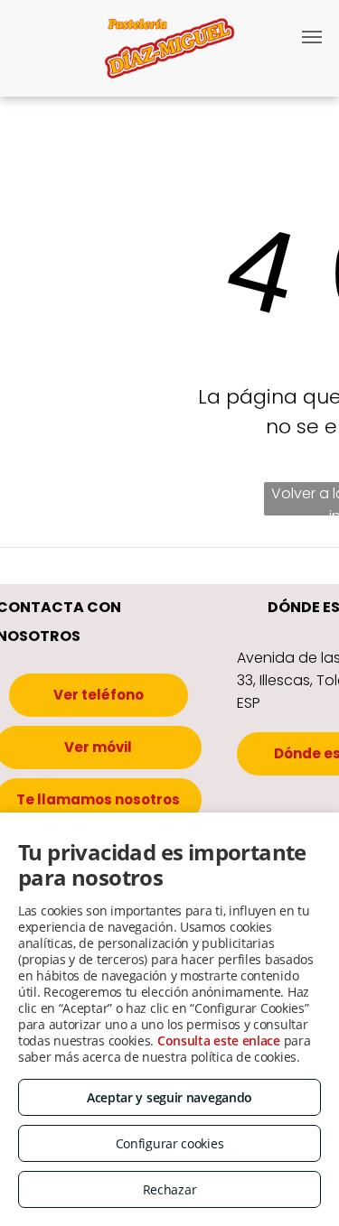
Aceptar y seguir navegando (169, 1097)
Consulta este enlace (218, 1040)
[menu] (312, 37)
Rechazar (170, 1189)
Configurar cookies (170, 1143)
